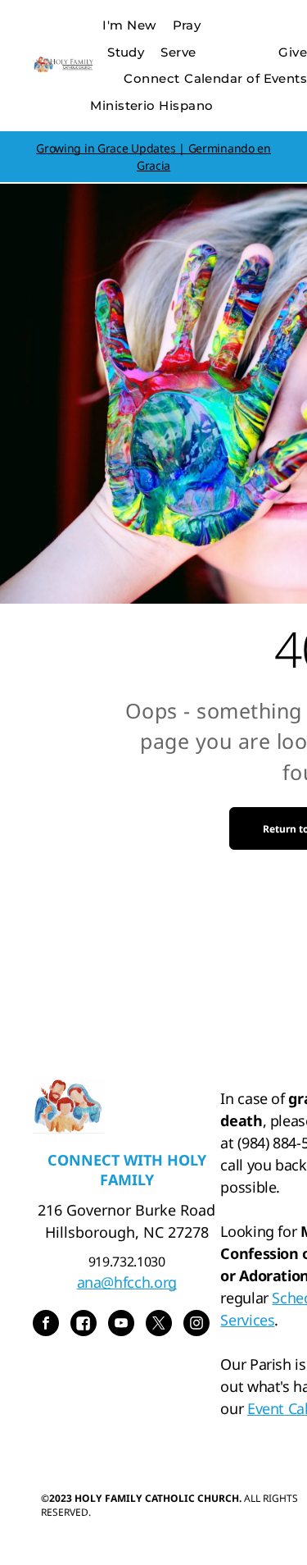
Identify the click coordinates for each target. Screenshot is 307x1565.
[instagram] (196, 1325)
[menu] (282, 25)
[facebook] (46, 1325)
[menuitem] (129, 25)
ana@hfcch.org (127, 1282)
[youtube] (121, 1325)
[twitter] (159, 1325)
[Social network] (83, 1325)
